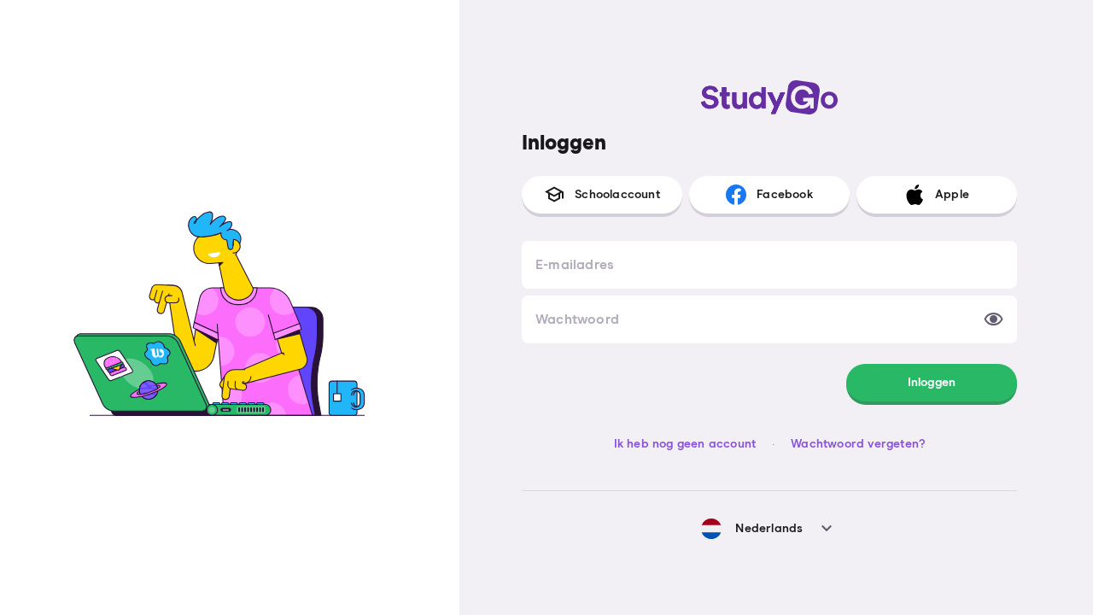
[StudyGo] (769, 97)
